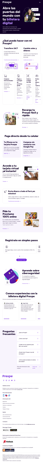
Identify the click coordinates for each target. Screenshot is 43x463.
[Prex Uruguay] (9, 395)
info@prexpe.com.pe (30, 424)
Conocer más (19, 389)
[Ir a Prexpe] (21, 376)
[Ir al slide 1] (19, 256)
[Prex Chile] (6, 395)
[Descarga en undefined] (6, 430)
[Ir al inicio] (7, 2)
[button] (39, 2)
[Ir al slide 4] (23, 256)
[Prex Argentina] (4, 395)
